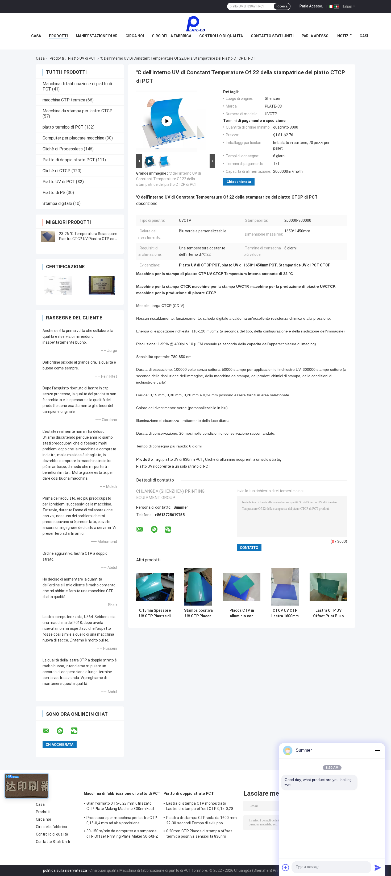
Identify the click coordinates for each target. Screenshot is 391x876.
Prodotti (58, 36)
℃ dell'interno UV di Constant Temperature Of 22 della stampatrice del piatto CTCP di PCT (168, 179)
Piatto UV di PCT (82, 58)
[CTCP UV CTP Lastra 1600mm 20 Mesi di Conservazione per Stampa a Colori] (285, 587)
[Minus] (378, 750)
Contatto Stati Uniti (272, 36)
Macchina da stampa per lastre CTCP (78, 110)
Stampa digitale (57, 203)
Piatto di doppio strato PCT (69, 159)
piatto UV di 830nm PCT (183, 459)
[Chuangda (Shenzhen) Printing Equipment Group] (195, 24)
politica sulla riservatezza (65, 870)
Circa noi (135, 36)
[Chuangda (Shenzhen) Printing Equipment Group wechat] (77, 731)
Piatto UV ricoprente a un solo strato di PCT (173, 466)
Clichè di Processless (63, 148)
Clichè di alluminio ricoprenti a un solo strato (242, 459)
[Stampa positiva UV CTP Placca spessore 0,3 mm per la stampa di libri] (198, 587)
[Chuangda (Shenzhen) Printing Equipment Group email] (49, 731)
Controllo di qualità (221, 36)
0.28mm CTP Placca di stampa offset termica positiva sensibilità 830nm (199, 833)
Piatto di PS (54, 192)
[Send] (377, 867)
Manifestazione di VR (97, 36)
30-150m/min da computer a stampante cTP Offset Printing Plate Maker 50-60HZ (122, 833)
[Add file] (285, 867)
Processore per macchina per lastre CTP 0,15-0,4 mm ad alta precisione (121, 820)
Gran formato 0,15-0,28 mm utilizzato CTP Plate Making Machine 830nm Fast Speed (120, 806)
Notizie (344, 36)
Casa (36, 36)
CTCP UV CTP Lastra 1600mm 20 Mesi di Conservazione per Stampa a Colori (285, 613)
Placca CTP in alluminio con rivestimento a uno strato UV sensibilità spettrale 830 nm (242, 613)
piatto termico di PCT (63, 127)
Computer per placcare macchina (73, 138)
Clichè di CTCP (56, 170)
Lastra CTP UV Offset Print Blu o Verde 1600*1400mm (328, 613)
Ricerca (282, 6)
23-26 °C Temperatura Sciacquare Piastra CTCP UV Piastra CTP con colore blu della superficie (88, 239)
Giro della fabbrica (171, 36)
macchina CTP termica (64, 99)
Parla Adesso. (311, 6)
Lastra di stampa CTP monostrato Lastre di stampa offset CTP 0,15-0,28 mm (199, 806)
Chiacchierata (239, 182)
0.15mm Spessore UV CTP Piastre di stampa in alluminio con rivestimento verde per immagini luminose (155, 613)
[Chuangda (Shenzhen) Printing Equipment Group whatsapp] (63, 731)
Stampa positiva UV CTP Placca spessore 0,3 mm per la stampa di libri (198, 613)
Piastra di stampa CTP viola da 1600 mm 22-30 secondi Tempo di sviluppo (201, 820)
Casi (364, 36)
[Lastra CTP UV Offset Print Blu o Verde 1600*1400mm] (328, 587)
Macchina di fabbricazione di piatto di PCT (122, 793)
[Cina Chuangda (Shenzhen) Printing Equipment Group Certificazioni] (58, 285)
